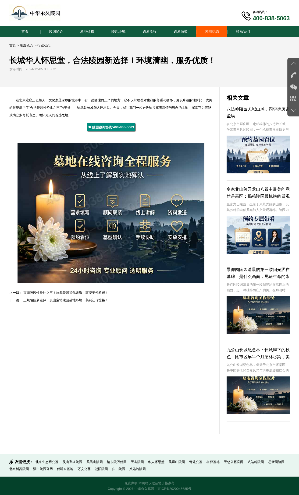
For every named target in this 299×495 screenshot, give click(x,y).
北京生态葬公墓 (47, 462)
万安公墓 (84, 469)
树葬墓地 (213, 462)
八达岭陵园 (256, 462)
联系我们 (243, 31)
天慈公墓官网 (233, 462)
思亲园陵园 (276, 462)
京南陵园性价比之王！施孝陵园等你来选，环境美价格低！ (65, 293)
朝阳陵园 (101, 469)
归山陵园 (118, 469)
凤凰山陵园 (94, 462)
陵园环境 (118, 31)
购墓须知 (181, 31)
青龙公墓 (195, 462)
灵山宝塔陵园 (72, 462)
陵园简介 (56, 31)
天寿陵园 (137, 462)
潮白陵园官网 (43, 469)
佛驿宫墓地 (65, 469)
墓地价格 (87, 31)
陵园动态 (212, 31)
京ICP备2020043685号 (174, 489)
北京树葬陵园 (19, 469)
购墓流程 (149, 31)
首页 (24, 31)
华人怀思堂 (101, 107)
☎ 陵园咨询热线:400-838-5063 (111, 127)
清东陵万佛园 (117, 462)
